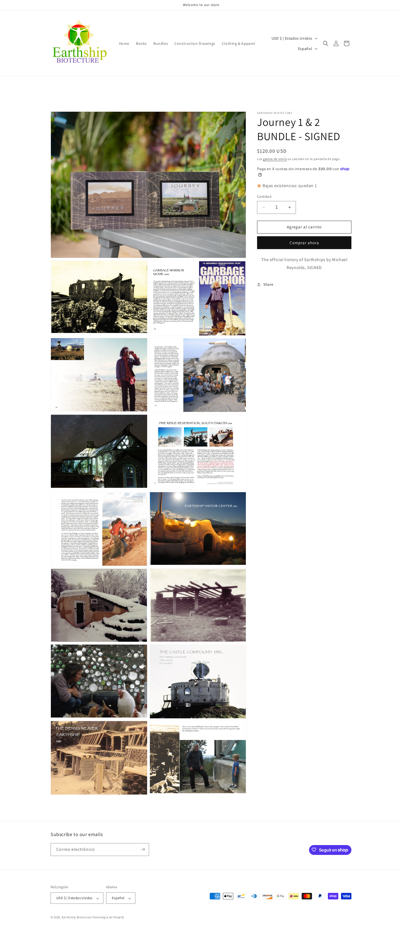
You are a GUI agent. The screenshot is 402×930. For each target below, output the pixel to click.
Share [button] (268, 284)
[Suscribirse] (143, 849)
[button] (326, 43)
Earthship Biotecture (77, 917)
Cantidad (264, 196)
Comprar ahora (304, 242)
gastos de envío (275, 159)
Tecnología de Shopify (108, 917)
